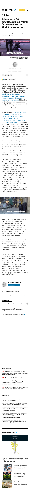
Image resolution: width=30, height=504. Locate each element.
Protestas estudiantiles (17, 303)
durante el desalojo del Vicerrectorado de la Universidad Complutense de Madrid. (13, 120)
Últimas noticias (6, 368)
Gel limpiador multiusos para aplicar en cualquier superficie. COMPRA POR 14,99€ (21, 467)
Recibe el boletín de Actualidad (11, 291)
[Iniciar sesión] (27, 10)
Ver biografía (12, 285)
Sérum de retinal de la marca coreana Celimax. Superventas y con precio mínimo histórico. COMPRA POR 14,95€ (15, 460)
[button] (15, 47)
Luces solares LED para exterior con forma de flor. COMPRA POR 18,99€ (20, 475)
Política (5, 15)
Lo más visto (5, 395)
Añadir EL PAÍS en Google (9, 79)
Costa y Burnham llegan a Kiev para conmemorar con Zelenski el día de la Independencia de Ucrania (13, 382)
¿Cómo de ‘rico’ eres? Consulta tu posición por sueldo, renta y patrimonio (14, 399)
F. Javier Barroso (15, 69)
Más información (5, 310)
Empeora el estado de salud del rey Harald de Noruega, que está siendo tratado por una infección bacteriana (15, 373)
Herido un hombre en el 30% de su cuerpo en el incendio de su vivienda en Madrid (15, 388)
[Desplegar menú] (3, 10)
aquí (24, 314)
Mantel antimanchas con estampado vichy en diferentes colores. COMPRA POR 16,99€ (21, 483)
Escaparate (15, 438)
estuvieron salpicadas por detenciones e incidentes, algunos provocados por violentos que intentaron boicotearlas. (13, 97)
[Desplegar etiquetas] (27, 304)
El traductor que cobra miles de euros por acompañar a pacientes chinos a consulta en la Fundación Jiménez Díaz (14, 421)
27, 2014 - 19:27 (17, 71)
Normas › (26, 295)
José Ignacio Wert (6, 303)
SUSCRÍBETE (22, 10)
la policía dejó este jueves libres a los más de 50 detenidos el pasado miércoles (14, 114)
